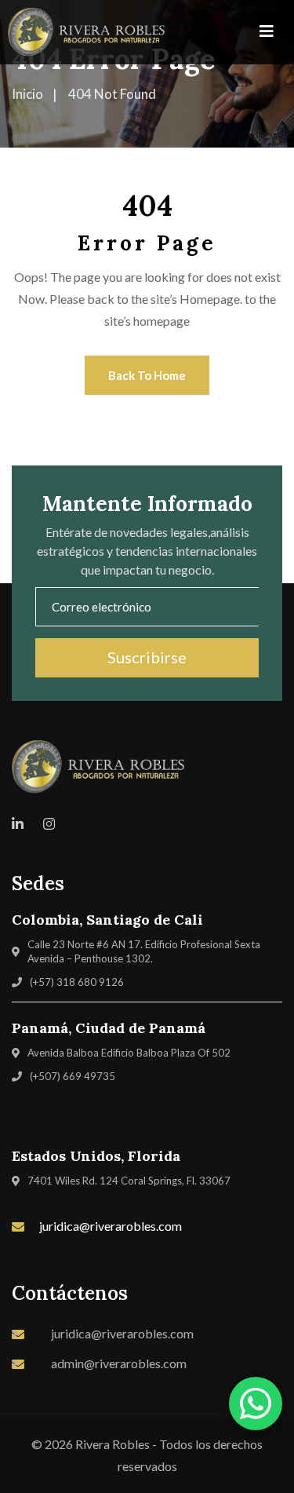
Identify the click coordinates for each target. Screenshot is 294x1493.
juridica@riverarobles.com (110, 1225)
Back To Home (147, 375)
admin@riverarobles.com (119, 1363)
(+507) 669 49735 (72, 1076)
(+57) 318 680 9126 (77, 982)
